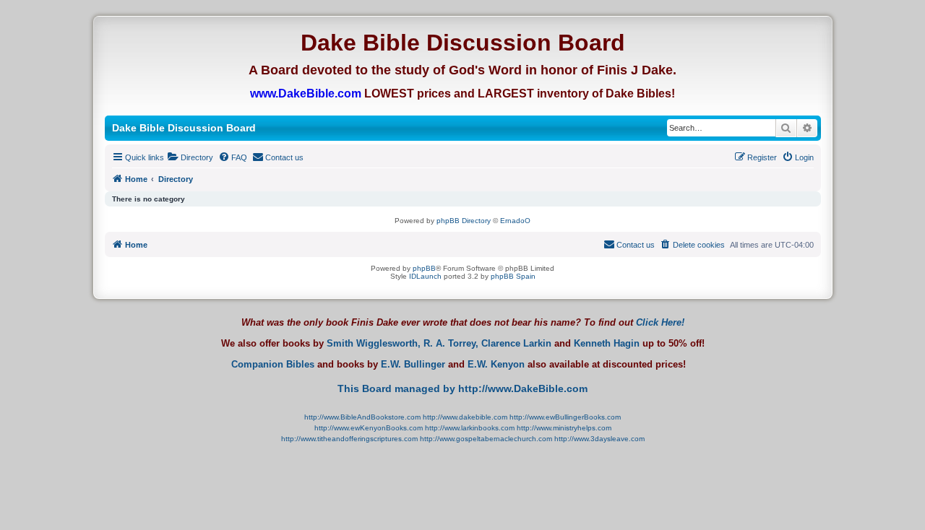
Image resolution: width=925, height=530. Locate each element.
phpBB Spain (513, 276)
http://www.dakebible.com (465, 417)
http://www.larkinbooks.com (470, 428)
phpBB (424, 268)
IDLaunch (425, 276)
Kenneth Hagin (607, 344)
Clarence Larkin (516, 344)
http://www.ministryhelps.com (564, 428)
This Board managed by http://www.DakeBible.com (462, 388)
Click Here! (660, 322)
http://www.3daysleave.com (599, 439)
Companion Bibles (272, 365)
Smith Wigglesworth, (374, 344)
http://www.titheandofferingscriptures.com (349, 439)
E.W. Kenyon (496, 365)
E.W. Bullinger (413, 365)
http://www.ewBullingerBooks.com (565, 417)
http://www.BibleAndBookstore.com (362, 417)
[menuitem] (190, 157)
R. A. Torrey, (450, 344)
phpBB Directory (463, 221)
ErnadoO (515, 221)
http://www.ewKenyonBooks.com (368, 428)
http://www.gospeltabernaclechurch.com (486, 439)
